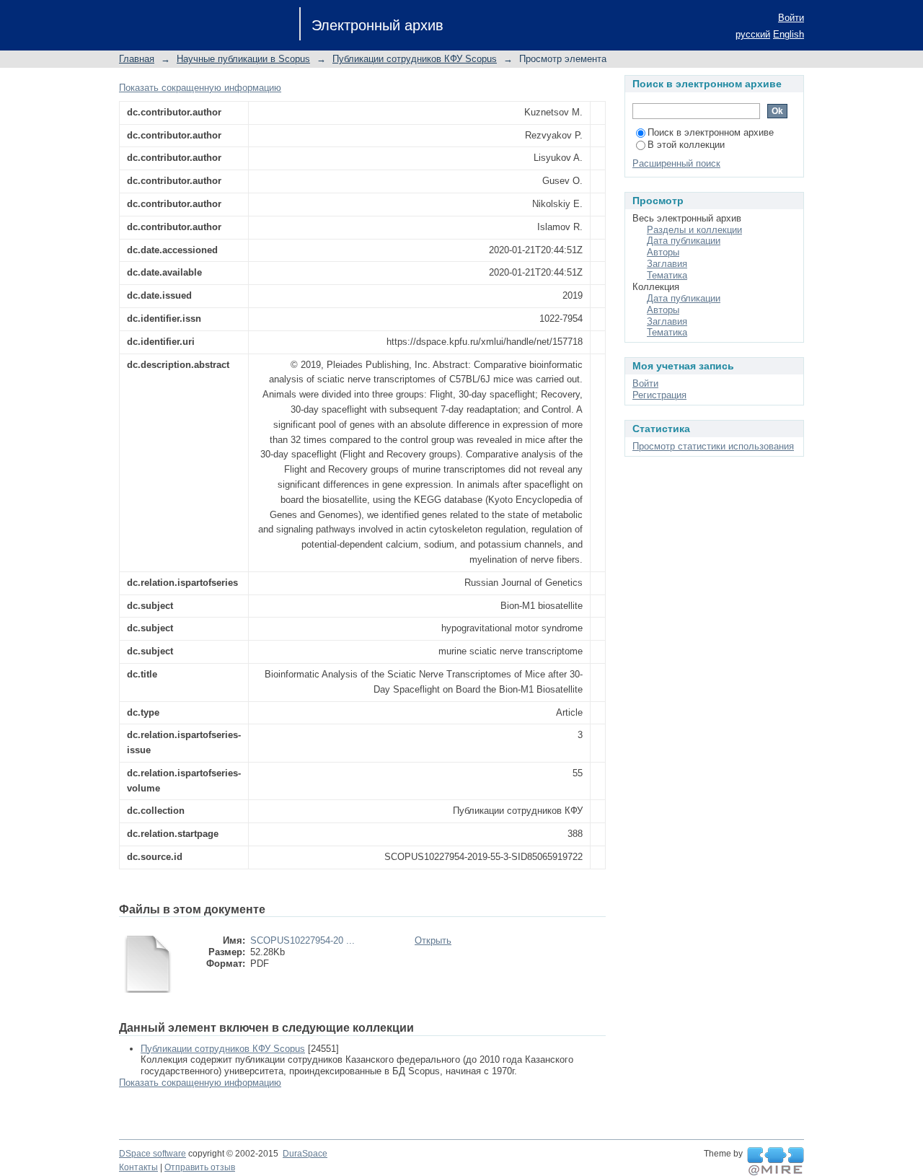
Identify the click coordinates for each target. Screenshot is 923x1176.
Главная (136, 58)
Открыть (433, 940)
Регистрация (659, 395)
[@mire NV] (775, 1162)
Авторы (663, 252)
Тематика (667, 275)
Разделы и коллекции (694, 229)
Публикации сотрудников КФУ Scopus (414, 58)
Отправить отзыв (199, 1167)
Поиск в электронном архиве (711, 132)
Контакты (138, 1167)
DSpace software (152, 1154)
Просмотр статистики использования (713, 446)
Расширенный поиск (676, 163)
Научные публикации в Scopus (243, 58)
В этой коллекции (686, 144)
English (788, 34)
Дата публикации (683, 240)
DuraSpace (305, 1154)
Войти (791, 17)
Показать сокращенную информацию (200, 87)
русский (753, 34)
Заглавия (667, 263)
